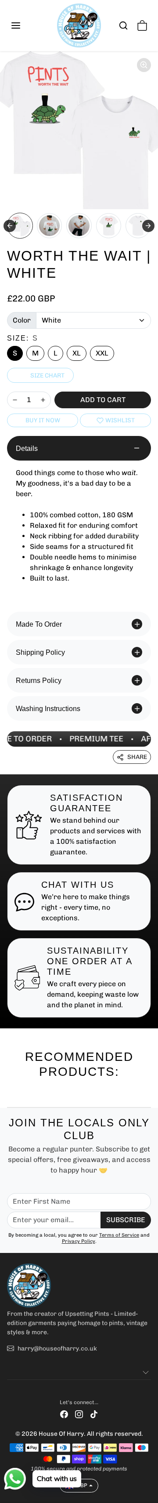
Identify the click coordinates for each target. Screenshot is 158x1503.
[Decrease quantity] (15, 400)
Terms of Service (119, 1235)
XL (76, 353)
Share (137, 757)
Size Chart (47, 375)
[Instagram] (79, 1414)
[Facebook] (64, 1414)
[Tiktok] (93, 1414)
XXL (102, 353)
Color (22, 320)
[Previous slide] (11, 1093)
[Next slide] (148, 226)
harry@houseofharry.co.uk (57, 1348)
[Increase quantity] (43, 400)
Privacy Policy (78, 1241)
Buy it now (42, 420)
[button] (24, 25)
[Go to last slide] (10, 226)
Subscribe (125, 1220)
